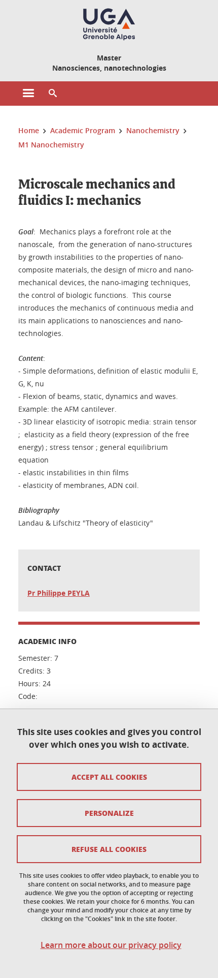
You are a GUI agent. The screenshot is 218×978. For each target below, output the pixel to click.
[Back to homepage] (109, 24)
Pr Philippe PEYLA (58, 593)
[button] (53, 93)
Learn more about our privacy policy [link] (111, 945)
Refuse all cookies (109, 849)
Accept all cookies (109, 777)
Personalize (109, 813)
